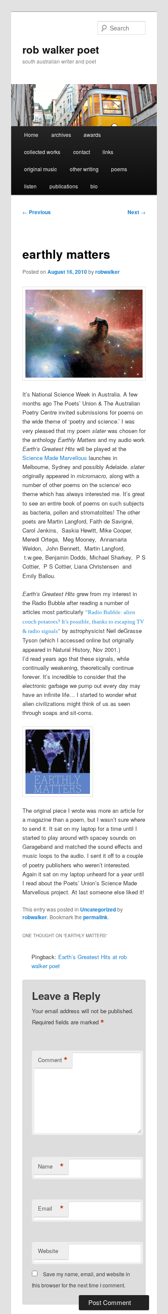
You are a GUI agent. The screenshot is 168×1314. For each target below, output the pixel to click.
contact (81, 151)
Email (51, 1208)
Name (51, 1166)
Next (137, 212)
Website (48, 1251)
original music (40, 169)
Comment (53, 1060)
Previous (36, 212)
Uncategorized (98, 909)
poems (119, 169)
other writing (84, 169)
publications (64, 186)
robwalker (107, 272)
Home (31, 134)
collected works (42, 151)
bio (94, 186)
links (108, 151)
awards (92, 134)
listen (30, 186)
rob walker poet (60, 49)
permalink (95, 917)
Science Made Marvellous (54, 458)
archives (61, 134)
